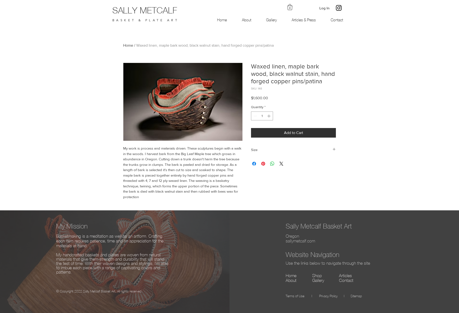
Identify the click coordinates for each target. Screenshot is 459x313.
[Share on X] (281, 164)
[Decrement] (255, 116)
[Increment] (269, 116)
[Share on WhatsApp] (272, 164)
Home (128, 45)
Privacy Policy (328, 296)
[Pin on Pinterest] (263, 164)
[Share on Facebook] (254, 164)
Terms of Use (295, 296)
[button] (289, 7)
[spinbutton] (262, 116)
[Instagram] (339, 8)
